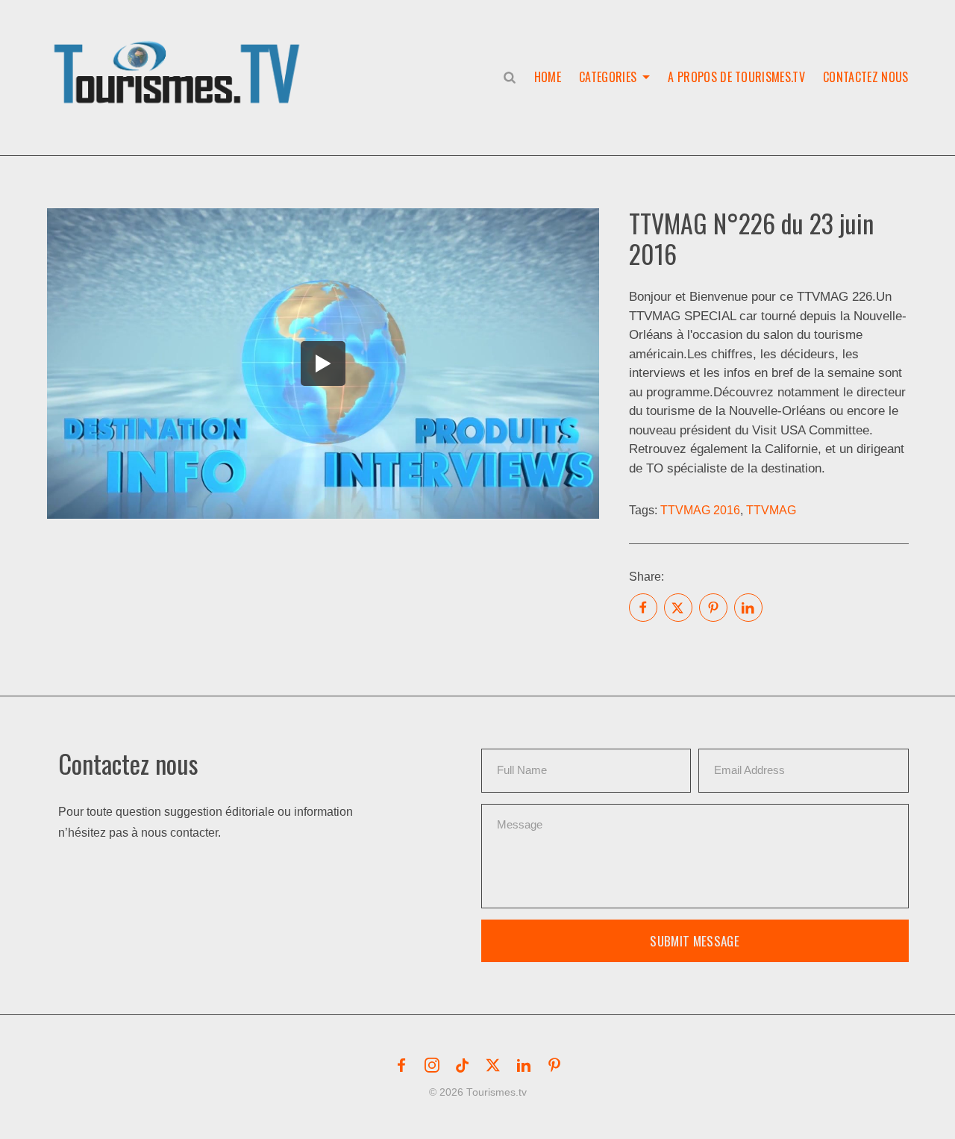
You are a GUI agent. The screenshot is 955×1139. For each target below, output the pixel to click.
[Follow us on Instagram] (432, 1065)
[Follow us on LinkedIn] (524, 1065)
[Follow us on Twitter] (493, 1065)
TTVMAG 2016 (700, 510)
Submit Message (694, 941)
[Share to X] (678, 607)
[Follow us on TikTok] (463, 1065)
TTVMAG (771, 510)
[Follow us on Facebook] (401, 1065)
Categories (607, 77)
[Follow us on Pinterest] (554, 1065)
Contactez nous (865, 77)
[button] (180, 56)
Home (547, 77)
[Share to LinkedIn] (748, 607)
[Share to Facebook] (643, 607)
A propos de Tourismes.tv (736, 77)
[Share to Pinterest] (713, 607)
